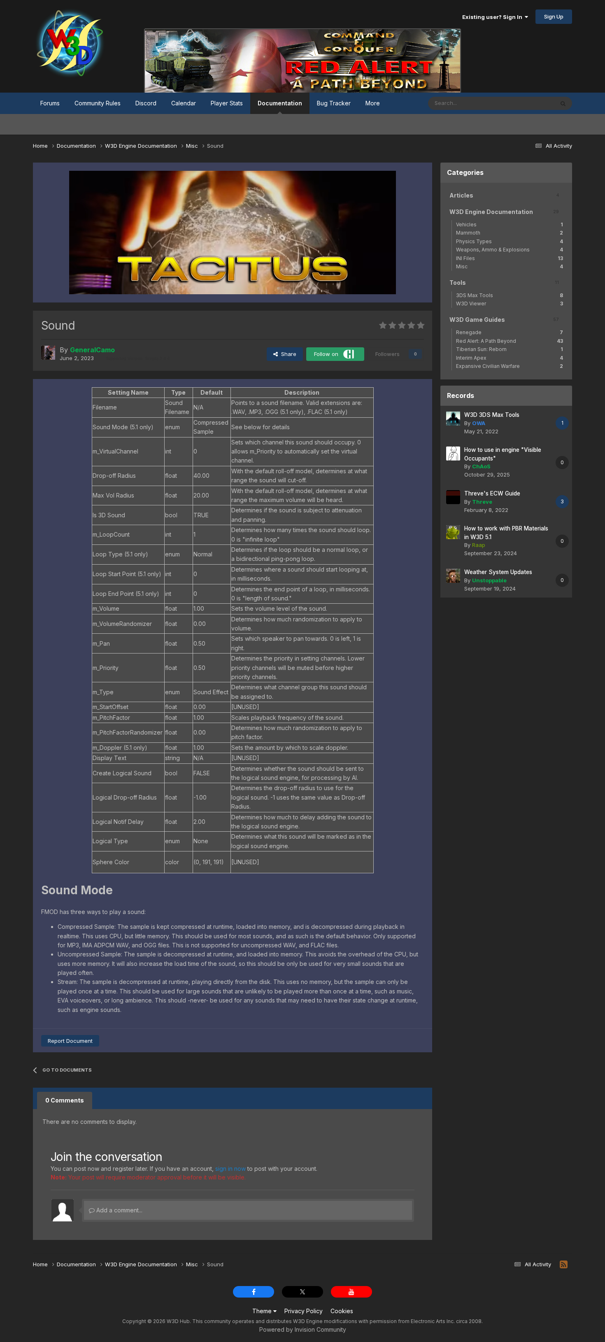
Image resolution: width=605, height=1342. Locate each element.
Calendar (183, 103)
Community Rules (97, 103)
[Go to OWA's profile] (453, 419)
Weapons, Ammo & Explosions (509, 250)
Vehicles (509, 224)
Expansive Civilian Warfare (509, 366)
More (372, 103)
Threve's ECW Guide (492, 493)
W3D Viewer (509, 303)
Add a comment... (118, 1210)
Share (287, 354)
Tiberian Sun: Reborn (509, 349)
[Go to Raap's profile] (453, 532)
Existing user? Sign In (493, 17)
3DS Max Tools (509, 295)
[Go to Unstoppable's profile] (453, 576)
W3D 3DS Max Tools (491, 415)
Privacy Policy (303, 1310)
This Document (524, 103)
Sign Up (553, 16)
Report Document (70, 1040)
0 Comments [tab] (64, 1100)
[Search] (563, 103)
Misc (509, 266)
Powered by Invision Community (302, 1329)
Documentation (280, 103)
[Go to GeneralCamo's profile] (48, 353)
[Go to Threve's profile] (453, 497)
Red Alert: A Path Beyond (509, 341)
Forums (50, 103)
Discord (145, 103)
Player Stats (227, 103)
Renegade (509, 332)
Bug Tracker (334, 103)
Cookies (341, 1310)
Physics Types (509, 241)
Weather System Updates (498, 572)
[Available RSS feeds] (563, 1264)
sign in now (230, 1168)
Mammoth (509, 233)
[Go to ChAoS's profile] (453, 454)
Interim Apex (509, 358)
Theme (262, 1310)
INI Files (509, 258)
